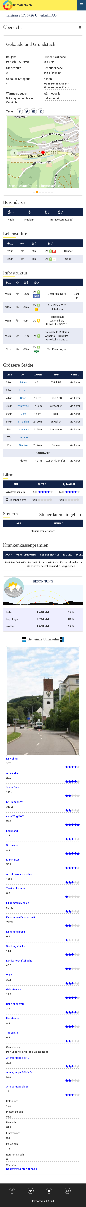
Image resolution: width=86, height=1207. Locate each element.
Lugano (23, 437)
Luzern (23, 390)
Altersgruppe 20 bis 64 (19, 1072)
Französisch (13, 1133)
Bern (23, 413)
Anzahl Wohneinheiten (19, 874)
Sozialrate (12, 845)
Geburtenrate (13, 989)
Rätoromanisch (15, 1154)
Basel (23, 398)
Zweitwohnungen (16, 888)
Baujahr (11, 57)
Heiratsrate (12, 1018)
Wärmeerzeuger (16, 93)
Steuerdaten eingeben (60, 514)
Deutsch (11, 1122)
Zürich (23, 382)
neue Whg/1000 (15, 816)
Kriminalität (12, 859)
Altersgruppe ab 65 (17, 1086)
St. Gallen (23, 421)
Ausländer (12, 773)
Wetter (10, 626)
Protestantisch (14, 1111)
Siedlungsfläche (15, 946)
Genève (23, 445)
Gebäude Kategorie (18, 78)
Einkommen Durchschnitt (20, 917)
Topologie (12, 619)
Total (9, 612)
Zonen (48, 78)
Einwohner (12, 758)
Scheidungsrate (15, 1003)
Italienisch (12, 1143)
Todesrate (12, 1032)
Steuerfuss (12, 787)
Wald (9, 974)
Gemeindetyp (14, 1047)
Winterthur (23, 405)
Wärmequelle (52, 93)
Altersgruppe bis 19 (17, 1057)
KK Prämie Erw (14, 801)
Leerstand (12, 830)
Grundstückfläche (55, 57)
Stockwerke (13, 68)
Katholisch (12, 1101)
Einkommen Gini (15, 931)
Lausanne (23, 429)
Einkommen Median (17, 902)
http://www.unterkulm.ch (21, 1168)
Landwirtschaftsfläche (19, 960)
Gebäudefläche (53, 68)
